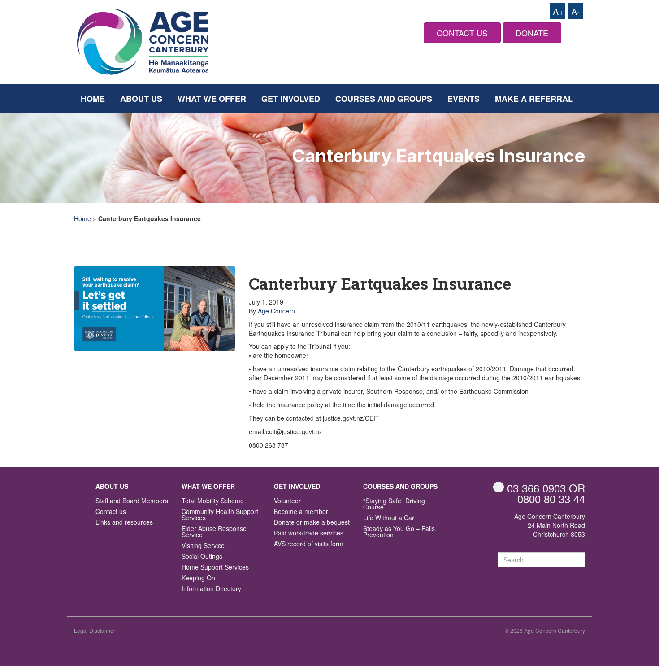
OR (546, 488)
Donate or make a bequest (312, 523)
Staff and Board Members (131, 501)
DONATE (532, 33)
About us (141, 98)
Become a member (301, 512)
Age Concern (276, 310)
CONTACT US (462, 33)
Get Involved (290, 98)
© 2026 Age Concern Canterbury (545, 630)
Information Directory (211, 589)
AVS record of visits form (308, 544)
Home (93, 98)
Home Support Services (215, 567)
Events (463, 98)
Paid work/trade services (308, 533)
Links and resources (124, 523)
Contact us (110, 512)
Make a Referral (534, 98)
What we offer (212, 98)
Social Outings (202, 557)
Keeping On (198, 578)
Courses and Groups (383, 98)
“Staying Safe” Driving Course (394, 504)
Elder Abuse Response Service (214, 532)
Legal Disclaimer (94, 630)
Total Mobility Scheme (213, 501)
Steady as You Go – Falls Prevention (399, 532)
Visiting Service (203, 546)
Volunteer (287, 501)
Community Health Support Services (220, 515)
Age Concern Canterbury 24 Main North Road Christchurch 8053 (549, 525)
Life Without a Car (388, 518)
